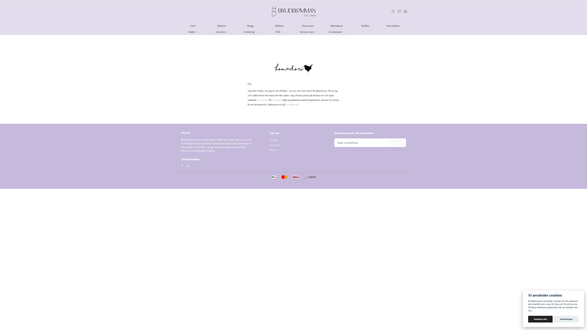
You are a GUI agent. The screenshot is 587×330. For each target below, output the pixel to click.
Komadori (262, 100)
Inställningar (566, 319)
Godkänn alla (540, 319)
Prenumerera (395, 142)
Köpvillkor (275, 145)
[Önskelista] (399, 11)
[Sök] (393, 11)
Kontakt (274, 140)
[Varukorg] (405, 11)
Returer (274, 150)
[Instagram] (187, 166)
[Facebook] (182, 166)
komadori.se (292, 104)
